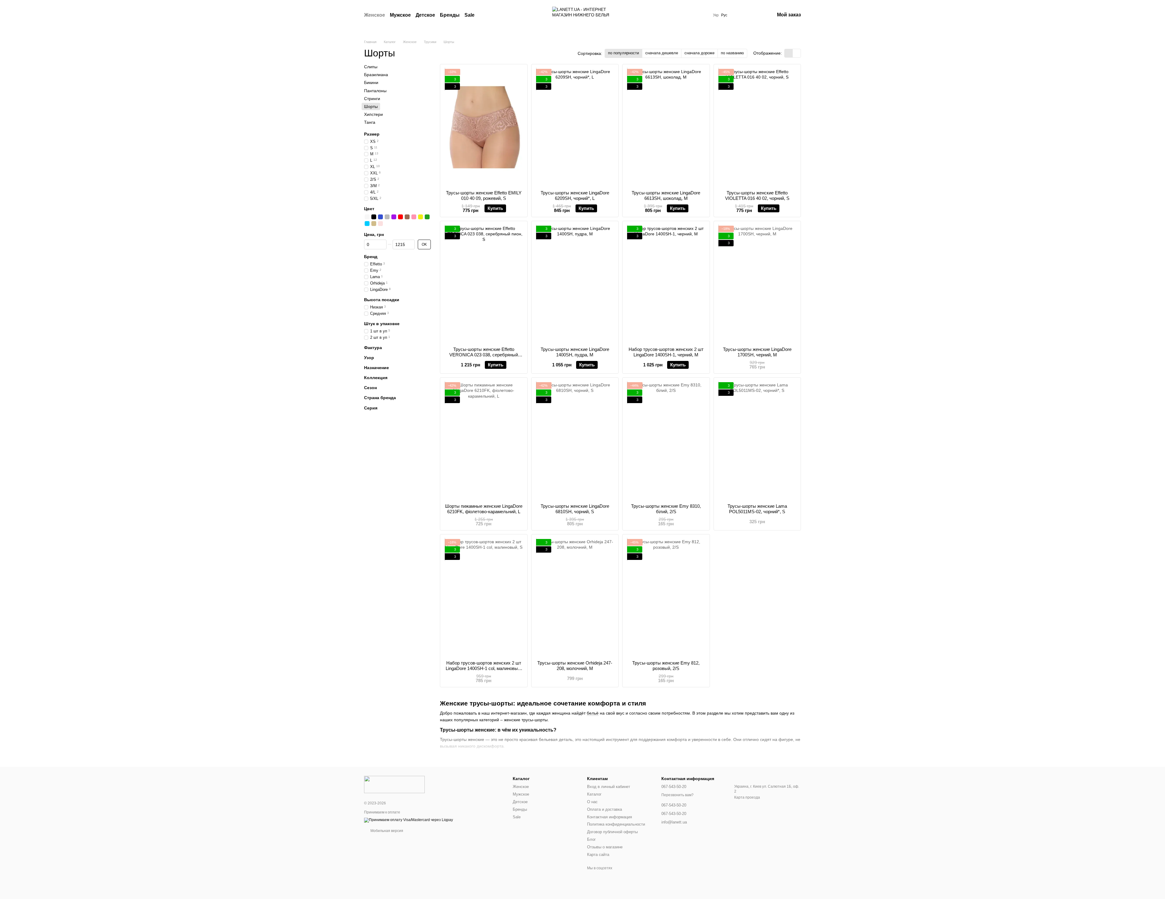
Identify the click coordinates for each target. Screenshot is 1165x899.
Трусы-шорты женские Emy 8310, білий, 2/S (666, 508)
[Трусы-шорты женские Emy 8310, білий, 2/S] (666, 440)
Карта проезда (747, 797)
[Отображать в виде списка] (797, 53)
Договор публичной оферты (612, 832)
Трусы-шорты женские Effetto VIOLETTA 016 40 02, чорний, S (757, 195)
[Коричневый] (407, 217)
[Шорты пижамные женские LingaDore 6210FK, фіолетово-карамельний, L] (484, 440)
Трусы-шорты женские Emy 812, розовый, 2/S (666, 665)
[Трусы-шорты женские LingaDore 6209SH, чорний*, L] (575, 127)
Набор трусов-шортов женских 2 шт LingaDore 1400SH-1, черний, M (666, 352)
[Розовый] (414, 217)
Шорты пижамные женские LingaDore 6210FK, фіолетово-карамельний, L (483, 508)
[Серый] (387, 217)
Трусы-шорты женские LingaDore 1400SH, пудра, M (575, 352)
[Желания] (738, 15)
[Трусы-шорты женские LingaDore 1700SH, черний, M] (757, 284)
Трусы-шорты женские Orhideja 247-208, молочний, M (574, 665)
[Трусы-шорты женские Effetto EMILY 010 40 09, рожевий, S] (484, 127)
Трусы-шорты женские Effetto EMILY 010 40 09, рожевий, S (484, 195)
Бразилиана (376, 74)
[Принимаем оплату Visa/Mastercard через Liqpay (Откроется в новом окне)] (408, 820)
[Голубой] (367, 224)
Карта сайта (598, 854)
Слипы (370, 66)
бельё (593, 713)
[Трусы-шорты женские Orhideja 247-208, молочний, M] (575, 597)
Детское (425, 15)
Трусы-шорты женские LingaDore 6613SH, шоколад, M (666, 195)
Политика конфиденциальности (616, 824)
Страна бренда (380, 397)
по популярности (623, 53)
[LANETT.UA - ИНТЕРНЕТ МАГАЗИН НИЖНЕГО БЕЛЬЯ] (394, 784)
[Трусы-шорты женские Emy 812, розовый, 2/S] (666, 597)
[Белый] (367, 217)
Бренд (370, 256)
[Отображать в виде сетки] (789, 53)
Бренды (450, 15)
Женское (374, 15)
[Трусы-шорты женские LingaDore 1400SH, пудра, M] (575, 284)
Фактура (373, 347)
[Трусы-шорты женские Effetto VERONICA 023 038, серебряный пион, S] (484, 284)
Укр (716, 15)
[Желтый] (420, 217)
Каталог (594, 794)
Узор (369, 357)
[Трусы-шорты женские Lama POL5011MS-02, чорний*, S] (757, 440)
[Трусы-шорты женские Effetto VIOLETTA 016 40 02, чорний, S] (757, 127)
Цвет (369, 208)
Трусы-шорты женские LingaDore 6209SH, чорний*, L (575, 195)
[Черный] (374, 217)
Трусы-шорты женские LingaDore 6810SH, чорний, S (575, 508)
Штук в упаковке (382, 323)
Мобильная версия (386, 831)
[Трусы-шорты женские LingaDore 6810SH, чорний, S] (575, 440)
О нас (592, 802)
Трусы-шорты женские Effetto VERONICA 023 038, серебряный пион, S (483, 355)
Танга (369, 122)
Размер (372, 133)
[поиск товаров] (485, 15)
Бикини (371, 82)
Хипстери (373, 114)
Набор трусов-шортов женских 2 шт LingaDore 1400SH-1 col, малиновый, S (484, 668)
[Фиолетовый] (394, 217)
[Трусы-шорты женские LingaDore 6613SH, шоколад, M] (666, 127)
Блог (591, 839)
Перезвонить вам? (677, 795)
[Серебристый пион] (380, 224)
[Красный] (400, 217)
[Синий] (380, 217)
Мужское (400, 15)
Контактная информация (609, 817)
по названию (732, 53)
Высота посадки (381, 299)
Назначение (376, 367)
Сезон (370, 387)
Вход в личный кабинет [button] (608, 786)
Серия (370, 407)
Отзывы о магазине (605, 847)
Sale (469, 15)
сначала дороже (699, 53)
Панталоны (375, 90)
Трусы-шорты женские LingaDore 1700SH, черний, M (757, 352)
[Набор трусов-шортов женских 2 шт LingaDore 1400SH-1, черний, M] (666, 284)
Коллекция (375, 377)
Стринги (372, 98)
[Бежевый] (374, 224)
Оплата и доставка (604, 809)
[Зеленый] (427, 217)
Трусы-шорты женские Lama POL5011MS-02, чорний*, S (757, 508)
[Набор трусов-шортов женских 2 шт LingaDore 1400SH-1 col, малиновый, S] (484, 597)
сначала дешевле (661, 53)
